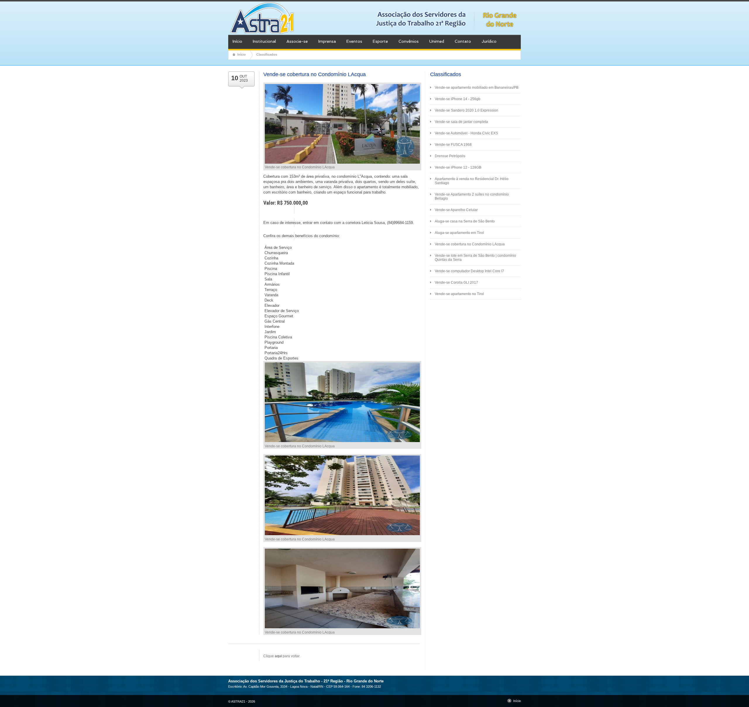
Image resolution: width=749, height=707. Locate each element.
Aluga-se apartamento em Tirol (459, 233)
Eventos (354, 41)
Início (237, 41)
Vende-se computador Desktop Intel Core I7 (469, 271)
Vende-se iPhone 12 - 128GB (458, 167)
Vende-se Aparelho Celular (456, 210)
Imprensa (327, 41)
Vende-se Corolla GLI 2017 (456, 282)
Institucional (264, 41)
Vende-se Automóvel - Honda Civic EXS (466, 133)
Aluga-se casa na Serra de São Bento (465, 221)
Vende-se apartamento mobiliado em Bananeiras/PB (476, 87)
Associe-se (297, 41)
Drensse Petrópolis (450, 156)
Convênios (408, 41)
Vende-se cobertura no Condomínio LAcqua (470, 244)
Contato (463, 41)
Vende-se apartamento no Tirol (459, 294)
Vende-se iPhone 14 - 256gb (457, 99)
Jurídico (489, 41)
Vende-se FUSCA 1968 (453, 145)
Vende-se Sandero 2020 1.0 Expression (466, 110)
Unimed (436, 41)
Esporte (380, 41)
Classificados (266, 54)
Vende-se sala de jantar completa (461, 122)
